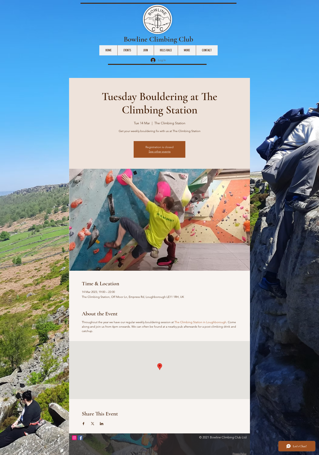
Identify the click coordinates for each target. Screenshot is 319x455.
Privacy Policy (239, 453)
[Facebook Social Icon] (80, 437)
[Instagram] (74, 437)
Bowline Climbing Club (158, 39)
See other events (160, 151)
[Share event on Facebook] (83, 423)
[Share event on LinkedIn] (101, 423)
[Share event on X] (92, 423)
